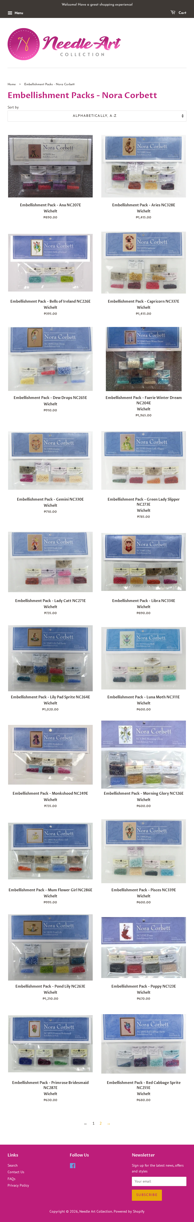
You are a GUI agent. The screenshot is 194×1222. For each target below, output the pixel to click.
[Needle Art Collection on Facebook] (73, 1166)
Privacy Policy (18, 1185)
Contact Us (16, 1172)
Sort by (13, 107)
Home (12, 84)
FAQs (11, 1178)
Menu (18, 13)
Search (13, 1165)
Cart (181, 13)
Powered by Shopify (129, 1211)
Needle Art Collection (95, 1211)
